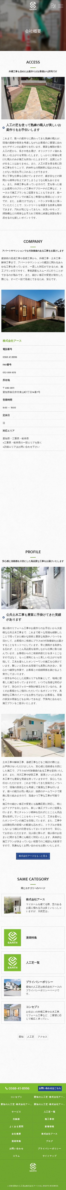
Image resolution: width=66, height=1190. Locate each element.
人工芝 (30, 1037)
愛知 (21, 1037)
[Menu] (60, 6)
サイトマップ (50, 1156)
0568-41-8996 (10, 357)
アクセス (42, 1037)
